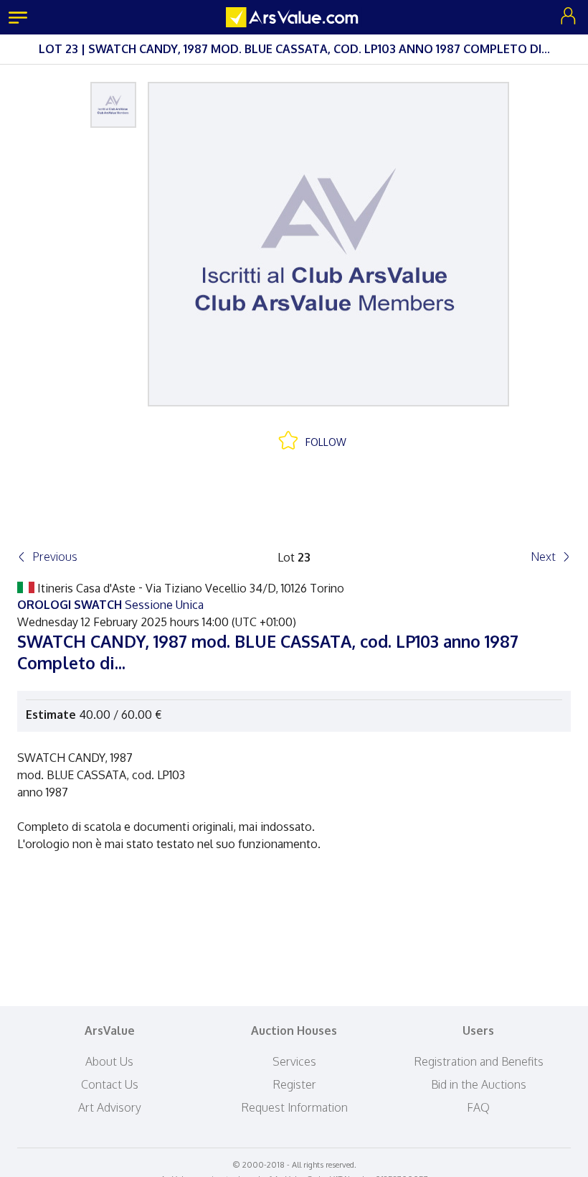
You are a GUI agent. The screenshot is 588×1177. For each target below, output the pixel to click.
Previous (54, 556)
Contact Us (109, 1084)
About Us (109, 1061)
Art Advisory (109, 1107)
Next (543, 556)
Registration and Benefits (479, 1061)
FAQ (478, 1107)
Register (294, 1084)
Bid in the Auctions (478, 1084)
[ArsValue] (294, 17)
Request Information (294, 1107)
